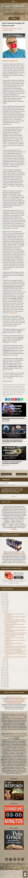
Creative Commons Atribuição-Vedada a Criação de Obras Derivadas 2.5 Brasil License (14, 701)
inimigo (20, 28)
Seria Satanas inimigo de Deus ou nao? (14, 619)
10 (5, 609)
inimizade (5, 30)
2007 (4, 683)
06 (5, 659)
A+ (25, 873)
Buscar (14, 18)
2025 (4, 593)
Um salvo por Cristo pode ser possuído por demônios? (12, 462)
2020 (4, 601)
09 (5, 610)
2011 (4, 677)
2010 (4, 678)
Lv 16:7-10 (14, 228)
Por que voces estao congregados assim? (15, 650)
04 (5, 663)
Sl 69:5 (12, 249)
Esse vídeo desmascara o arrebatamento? (15, 633)
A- (25, 875)
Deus (11, 28)
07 (5, 658)
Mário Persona (17, 867)
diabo (15, 28)
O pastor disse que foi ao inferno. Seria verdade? (14, 638)
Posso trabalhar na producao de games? (15, 646)
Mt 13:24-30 (13, 313)
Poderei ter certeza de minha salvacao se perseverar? (15, 640)
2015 (4, 670)
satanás (10, 30)
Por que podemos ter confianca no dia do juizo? (15, 654)
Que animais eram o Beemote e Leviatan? (15, 656)
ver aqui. (24, 562)
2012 (4, 675)
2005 (4, 686)
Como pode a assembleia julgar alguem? (15, 621)
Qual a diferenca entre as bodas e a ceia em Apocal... (15, 627)
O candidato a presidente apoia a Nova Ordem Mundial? (14, 630)
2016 (4, 669)
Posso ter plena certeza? (10, 622)
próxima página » (21, 474)
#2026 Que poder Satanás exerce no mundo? (13, 418)
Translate (12, 484)
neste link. (14, 529)
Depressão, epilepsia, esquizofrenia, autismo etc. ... (13, 643)
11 (5, 607)
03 (5, 664)
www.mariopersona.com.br (17, 386)
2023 (4, 596)
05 (5, 661)
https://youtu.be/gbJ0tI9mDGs (10, 60)
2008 (4, 681)
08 (5, 612)
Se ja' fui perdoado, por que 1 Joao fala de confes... (14, 614)
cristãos (7, 28)
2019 (4, 602)
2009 (4, 680)
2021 (4, 599)
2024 (4, 595)
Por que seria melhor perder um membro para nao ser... (14, 617)
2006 (4, 685)
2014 (4, 672)
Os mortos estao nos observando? (13, 652)
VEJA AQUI (14, 496)
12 (5, 606)
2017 (4, 667)
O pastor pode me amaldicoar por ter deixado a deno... (14, 625)
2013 (4, 674)
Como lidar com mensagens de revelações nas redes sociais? (12, 440)
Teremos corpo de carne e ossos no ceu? (15, 647)
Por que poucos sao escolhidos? (12, 649)
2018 (4, 604)
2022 (4, 598)
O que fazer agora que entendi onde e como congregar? (14, 635)
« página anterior (6, 474)
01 (5, 666)
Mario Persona (22, 698)
